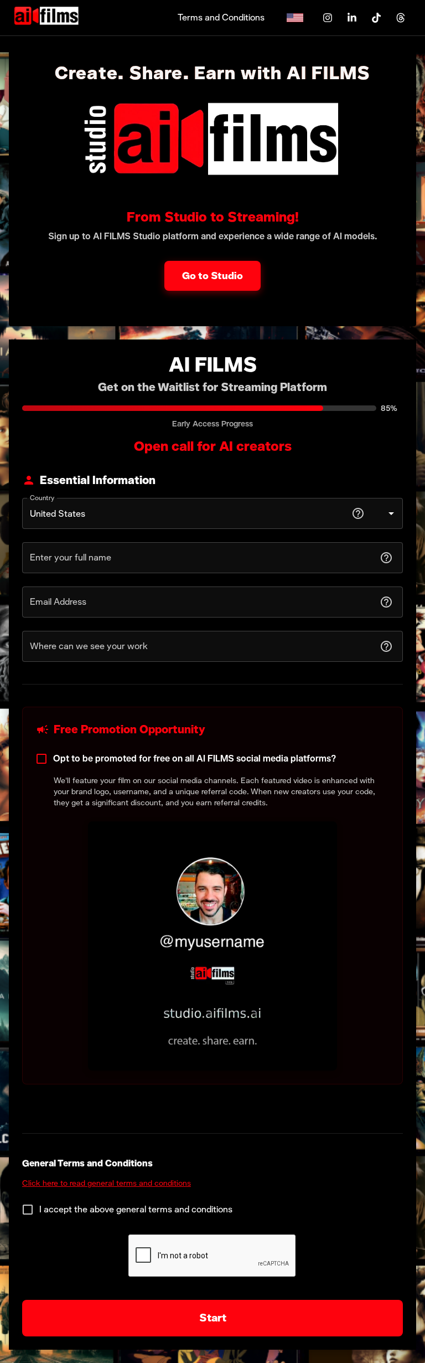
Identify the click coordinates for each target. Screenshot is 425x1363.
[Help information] (358, 513)
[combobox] (188, 513)
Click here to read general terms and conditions (106, 1183)
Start (212, 1317)
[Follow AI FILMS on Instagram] (327, 18)
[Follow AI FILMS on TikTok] (376, 18)
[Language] (297, 18)
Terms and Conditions (221, 17)
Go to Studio (212, 275)
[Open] (391, 513)
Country (42, 497)
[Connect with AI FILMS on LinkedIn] (352, 18)
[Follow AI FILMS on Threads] (401, 18)
